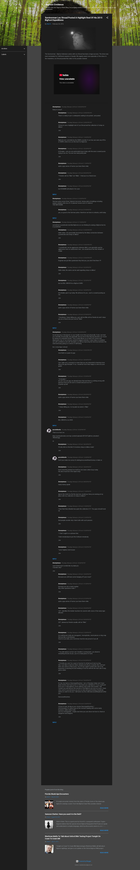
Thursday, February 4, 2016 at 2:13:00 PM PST (79, 506)
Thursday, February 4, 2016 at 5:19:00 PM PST (79, 547)
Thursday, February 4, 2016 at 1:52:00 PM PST (79, 148)
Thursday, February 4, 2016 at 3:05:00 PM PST (79, 173)
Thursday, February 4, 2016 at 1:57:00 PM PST (79, 376)
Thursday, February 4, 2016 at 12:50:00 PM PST (79, 244)
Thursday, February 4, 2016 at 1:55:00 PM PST (79, 467)
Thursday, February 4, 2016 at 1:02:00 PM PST (79, 267)
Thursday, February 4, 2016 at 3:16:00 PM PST (79, 530)
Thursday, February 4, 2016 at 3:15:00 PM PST (79, 417)
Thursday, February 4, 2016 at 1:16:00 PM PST (79, 457)
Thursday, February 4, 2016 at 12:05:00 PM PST (73, 107)
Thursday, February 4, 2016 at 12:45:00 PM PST (73, 332)
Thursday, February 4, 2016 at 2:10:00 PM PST (79, 305)
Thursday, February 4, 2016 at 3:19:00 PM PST (79, 649)
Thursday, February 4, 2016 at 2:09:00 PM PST (79, 394)
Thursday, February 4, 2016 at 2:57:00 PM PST (79, 314)
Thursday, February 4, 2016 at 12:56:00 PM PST (79, 350)
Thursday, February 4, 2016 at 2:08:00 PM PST (79, 481)
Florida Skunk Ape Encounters (57, 794)
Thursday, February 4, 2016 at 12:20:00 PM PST (79, 230)
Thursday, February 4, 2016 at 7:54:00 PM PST (79, 680)
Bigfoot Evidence (55, 4)
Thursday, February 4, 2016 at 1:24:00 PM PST (79, 574)
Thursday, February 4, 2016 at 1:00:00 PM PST (79, 359)
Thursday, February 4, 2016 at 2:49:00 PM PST (79, 404)
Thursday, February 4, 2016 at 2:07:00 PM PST (79, 598)
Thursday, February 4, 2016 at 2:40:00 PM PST (79, 619)
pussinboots (57, 429)
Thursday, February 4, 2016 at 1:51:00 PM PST (79, 583)
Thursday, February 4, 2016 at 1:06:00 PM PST (79, 444)
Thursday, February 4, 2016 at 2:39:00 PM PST (79, 608)
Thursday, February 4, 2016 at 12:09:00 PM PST (79, 113)
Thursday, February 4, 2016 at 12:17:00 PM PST (73, 222)
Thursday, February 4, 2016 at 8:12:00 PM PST (79, 703)
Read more (104, 808)
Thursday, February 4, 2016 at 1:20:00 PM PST (73, 563)
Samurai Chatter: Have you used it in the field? (63, 814)
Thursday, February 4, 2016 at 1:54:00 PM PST (79, 290)
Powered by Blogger (84, 861)
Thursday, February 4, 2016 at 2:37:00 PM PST (79, 209)
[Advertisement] (120, 42)
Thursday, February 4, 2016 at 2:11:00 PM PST (79, 163)
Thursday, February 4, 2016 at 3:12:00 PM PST (79, 517)
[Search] (125, 5)
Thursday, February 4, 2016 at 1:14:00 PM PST (79, 137)
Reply (54, 194)
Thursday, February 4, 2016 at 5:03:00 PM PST (79, 660)
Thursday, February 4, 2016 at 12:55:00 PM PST (79, 257)
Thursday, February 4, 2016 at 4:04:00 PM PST (79, 186)
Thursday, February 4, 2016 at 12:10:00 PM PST (73, 198)
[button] (107, 17)
